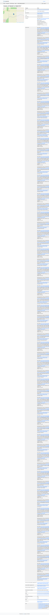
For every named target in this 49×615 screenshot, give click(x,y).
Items (15, 3)
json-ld (45, 3)
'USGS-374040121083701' (21, 3)
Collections (7, 3)
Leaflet (17, 22)
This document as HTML (41, 607)
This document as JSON (41, 605)
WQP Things (12, 3)
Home (4, 3)
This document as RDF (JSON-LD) (43, 606)
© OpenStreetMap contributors (21, 22)
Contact (44, 1)
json (42, 3)
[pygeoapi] (25, 613)
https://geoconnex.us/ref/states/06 (42, 599)
